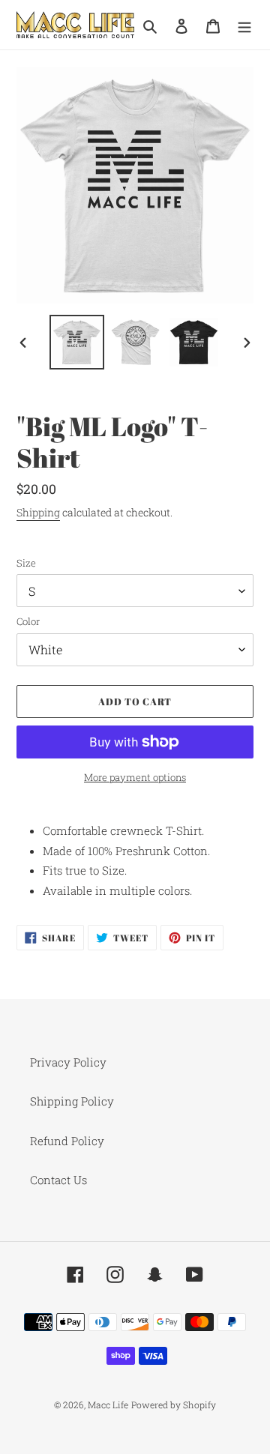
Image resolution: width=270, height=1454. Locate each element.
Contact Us (58, 1179)
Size (26, 563)
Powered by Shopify (173, 1405)
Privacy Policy (68, 1062)
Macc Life (108, 1405)
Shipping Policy (72, 1100)
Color (28, 621)
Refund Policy (67, 1140)
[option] (76, 342)
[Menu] (244, 25)
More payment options (135, 777)
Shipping (38, 512)
